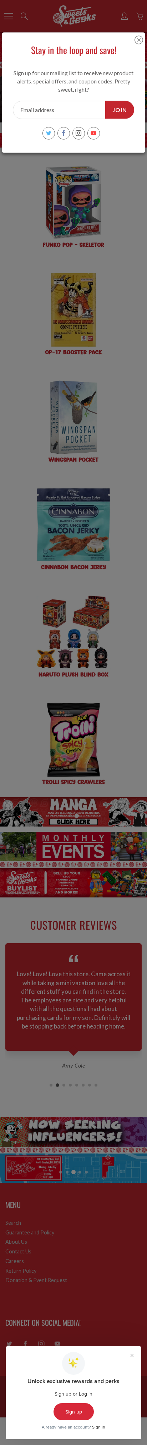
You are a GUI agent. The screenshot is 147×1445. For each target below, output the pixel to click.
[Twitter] (48, 133)
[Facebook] (63, 133)
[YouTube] (93, 133)
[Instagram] (78, 133)
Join (119, 109)
